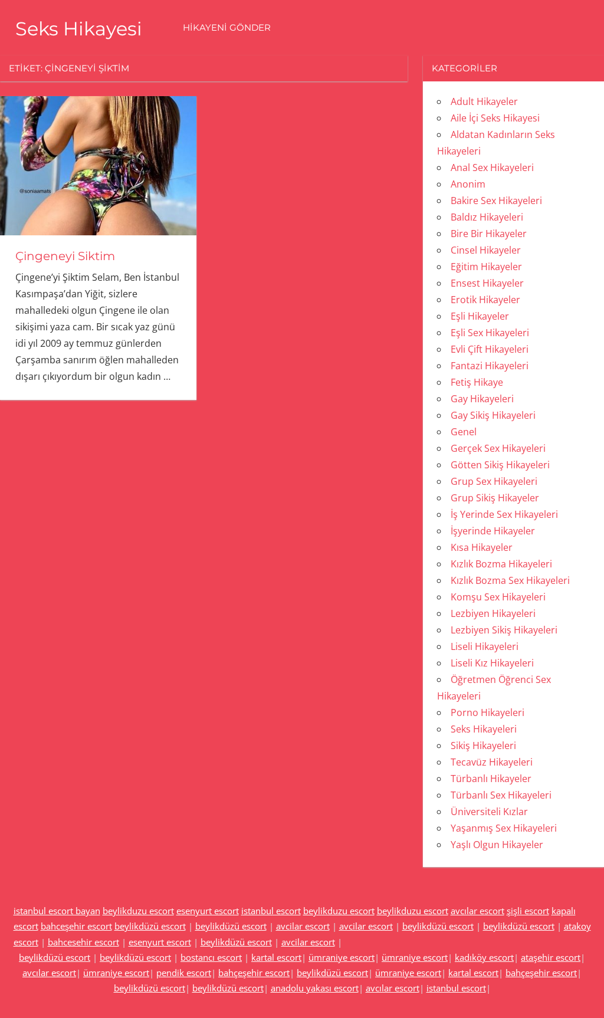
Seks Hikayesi (78, 28)
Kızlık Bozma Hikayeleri (501, 563)
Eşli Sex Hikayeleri (490, 332)
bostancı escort (211, 957)
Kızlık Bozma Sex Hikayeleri (510, 580)
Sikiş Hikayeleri (483, 745)
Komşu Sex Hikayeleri (498, 596)
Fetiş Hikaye (477, 382)
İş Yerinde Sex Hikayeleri (504, 514)
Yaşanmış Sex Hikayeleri (504, 828)
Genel (464, 431)
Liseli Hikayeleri (484, 646)
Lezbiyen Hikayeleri (493, 613)
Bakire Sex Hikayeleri (496, 200)
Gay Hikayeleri (482, 398)
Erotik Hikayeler (485, 299)
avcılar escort (477, 911)
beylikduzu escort (138, 911)
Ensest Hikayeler (487, 283)
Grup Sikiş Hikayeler (495, 497)
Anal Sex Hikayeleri (492, 167)
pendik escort (183, 972)
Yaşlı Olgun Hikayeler (497, 844)
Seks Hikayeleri (484, 729)
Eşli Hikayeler (480, 316)
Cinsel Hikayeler (486, 250)
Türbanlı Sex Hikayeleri (501, 795)
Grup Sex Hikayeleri (494, 481)
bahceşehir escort (76, 926)
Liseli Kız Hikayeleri (492, 662)
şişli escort (528, 911)
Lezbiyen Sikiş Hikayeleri (504, 629)
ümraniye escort (341, 957)
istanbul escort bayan (57, 911)
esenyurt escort (207, 911)
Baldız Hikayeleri (487, 217)
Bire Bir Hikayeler (489, 233)
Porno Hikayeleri (487, 712)
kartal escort (276, 957)
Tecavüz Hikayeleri (492, 762)
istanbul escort (271, 911)
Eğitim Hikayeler (486, 266)
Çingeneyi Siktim (65, 256)
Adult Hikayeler (484, 101)
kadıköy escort (484, 957)
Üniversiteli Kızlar (489, 811)
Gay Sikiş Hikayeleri (493, 415)
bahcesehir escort (83, 942)
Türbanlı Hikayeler (491, 778)
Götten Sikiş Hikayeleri (500, 464)
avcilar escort (303, 926)
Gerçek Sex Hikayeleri (498, 448)
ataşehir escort (550, 957)
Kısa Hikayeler (482, 547)
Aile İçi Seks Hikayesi (495, 117)
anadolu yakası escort (315, 988)
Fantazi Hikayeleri (489, 365)
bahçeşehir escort (254, 972)
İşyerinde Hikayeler (493, 530)
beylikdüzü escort (150, 926)
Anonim (468, 184)
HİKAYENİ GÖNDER (227, 27)
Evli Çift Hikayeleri (489, 349)
